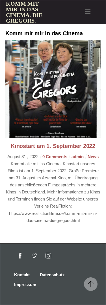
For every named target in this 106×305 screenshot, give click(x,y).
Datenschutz (52, 274)
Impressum (25, 284)
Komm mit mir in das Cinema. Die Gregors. (24, 12)
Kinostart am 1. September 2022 (53, 146)
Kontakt (22, 274)
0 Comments (55, 156)
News (93, 156)
